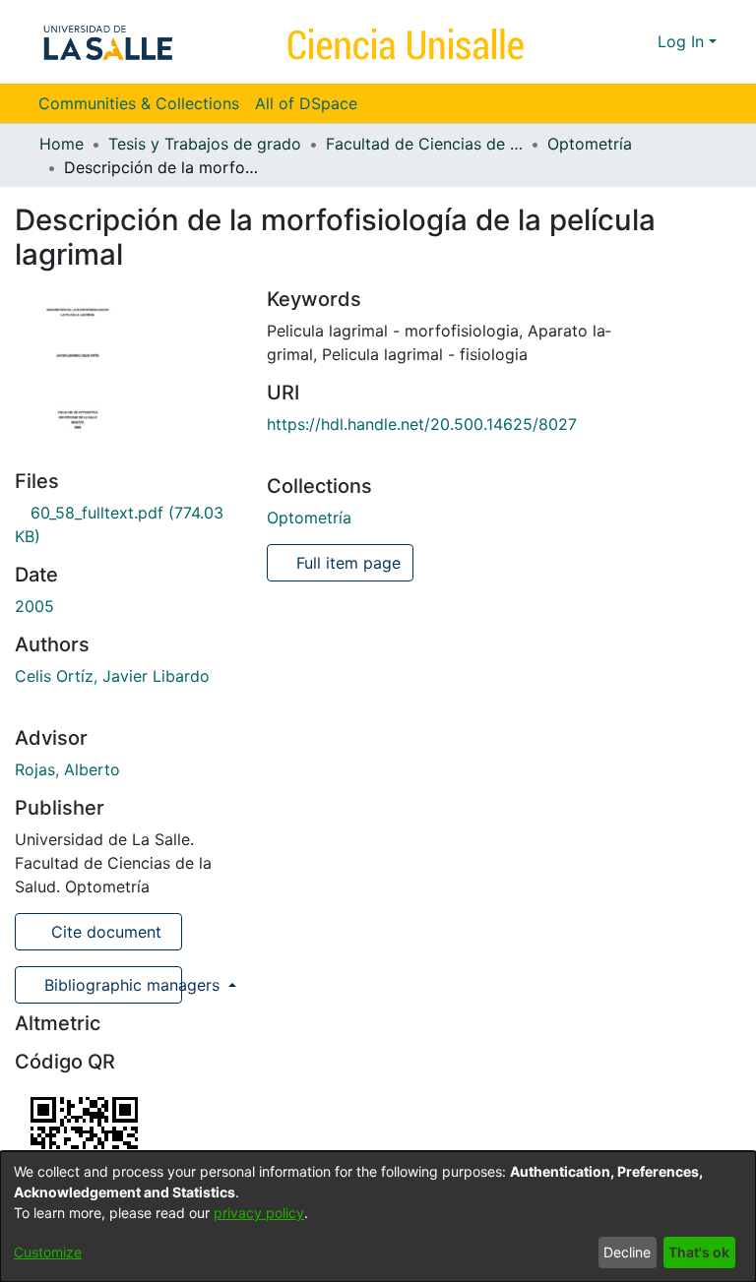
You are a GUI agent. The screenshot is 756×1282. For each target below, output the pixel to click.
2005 (34, 606)
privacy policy (259, 1212)
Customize (48, 1252)
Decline (627, 1252)
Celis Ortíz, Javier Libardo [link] (112, 676)
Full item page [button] (346, 563)
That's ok (698, 1252)
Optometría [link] (589, 143)
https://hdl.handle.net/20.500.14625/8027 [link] (422, 424)
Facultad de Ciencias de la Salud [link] (424, 143)
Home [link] (61, 143)
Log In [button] (683, 41)
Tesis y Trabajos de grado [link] (204, 143)
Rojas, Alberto (67, 769)
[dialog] (378, 1216)
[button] (607, 41)
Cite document (103, 932)
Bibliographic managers (110, 985)
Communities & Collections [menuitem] (138, 103)
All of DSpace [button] (306, 103)
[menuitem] (312, 103)
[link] (309, 517)
